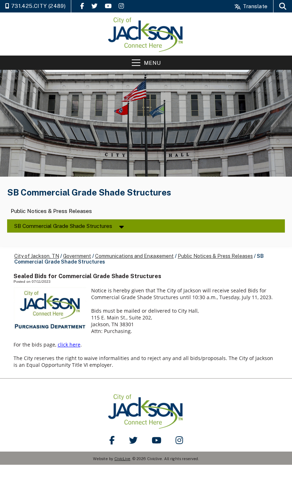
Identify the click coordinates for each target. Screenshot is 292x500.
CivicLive (122, 459)
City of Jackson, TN (36, 256)
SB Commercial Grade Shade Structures (63, 226)
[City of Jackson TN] (146, 34)
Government (77, 256)
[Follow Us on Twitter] (95, 6)
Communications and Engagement (134, 256)
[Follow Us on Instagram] (121, 6)
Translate (254, 6)
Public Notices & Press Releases (51, 211)
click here (69, 344)
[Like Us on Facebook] (82, 6)
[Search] (282, 6)
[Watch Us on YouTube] (108, 6)
